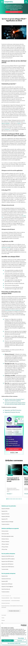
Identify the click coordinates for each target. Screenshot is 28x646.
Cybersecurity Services (6, 578)
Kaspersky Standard (5, 508)
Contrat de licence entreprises (15, 600)
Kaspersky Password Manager (7, 521)
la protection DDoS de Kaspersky (12, 310)
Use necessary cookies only (14, 643)
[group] (14, 480)
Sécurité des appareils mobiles (7, 536)
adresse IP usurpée (6, 247)
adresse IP (7, 129)
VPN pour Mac (4, 549)
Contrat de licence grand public (6, 600)
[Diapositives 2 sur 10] (8, 499)
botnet (19, 123)
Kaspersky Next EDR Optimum (7, 561)
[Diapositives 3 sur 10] (10, 499)
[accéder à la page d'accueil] (8, 2)
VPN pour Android (5, 544)
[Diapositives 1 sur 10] (7, 499)
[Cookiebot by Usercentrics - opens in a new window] (21, 625)
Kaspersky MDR (5, 581)
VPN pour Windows (5, 541)
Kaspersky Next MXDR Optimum (8, 566)
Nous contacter (4, 615)
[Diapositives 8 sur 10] (18, 499)
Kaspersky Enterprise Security (12, 412)
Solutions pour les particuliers (9, 506)
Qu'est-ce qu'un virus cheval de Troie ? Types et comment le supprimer (14, 400)
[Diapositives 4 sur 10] (11, 499)
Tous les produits (5, 569)
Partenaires (3, 620)
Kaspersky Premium (5, 513)
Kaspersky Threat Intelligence (7, 586)
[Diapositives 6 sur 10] (15, 499)
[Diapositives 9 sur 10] (19, 499)
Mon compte (26, 2)
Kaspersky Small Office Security (8, 556)
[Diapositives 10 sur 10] (21, 499)
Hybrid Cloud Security (6, 589)
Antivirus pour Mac (5, 533)
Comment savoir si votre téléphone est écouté (13, 479)
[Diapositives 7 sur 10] (16, 499)
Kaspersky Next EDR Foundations (8, 558)
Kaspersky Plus (4, 511)
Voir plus (9, 493)
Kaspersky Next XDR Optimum (7, 564)
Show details (21, 638)
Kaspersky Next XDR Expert (7, 583)
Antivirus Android (5, 531)
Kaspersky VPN (4, 519)
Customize (19, 640)
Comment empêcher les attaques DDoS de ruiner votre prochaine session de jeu (15, 403)
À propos (3, 617)
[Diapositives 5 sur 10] (13, 499)
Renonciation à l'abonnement (6, 603)
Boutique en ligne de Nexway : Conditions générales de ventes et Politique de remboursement (12, 606)
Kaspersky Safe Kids (6, 516)
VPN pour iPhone (5, 546)
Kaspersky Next (5, 576)
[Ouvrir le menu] (2, 2)
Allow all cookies (7, 640)
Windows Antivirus (5, 538)
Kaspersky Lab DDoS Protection (13, 410)
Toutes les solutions (5, 524)
